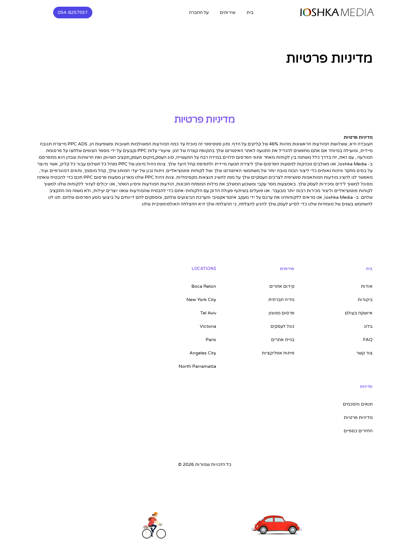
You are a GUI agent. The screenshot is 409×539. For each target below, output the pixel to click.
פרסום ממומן (281, 313)
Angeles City (202, 353)
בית (250, 12)
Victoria (208, 326)
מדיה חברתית (281, 299)
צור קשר (364, 353)
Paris (211, 339)
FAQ (368, 339)
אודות (367, 286)
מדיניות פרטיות (358, 417)
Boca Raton (203, 286)
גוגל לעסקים (282, 326)
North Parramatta (197, 366)
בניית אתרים (282, 339)
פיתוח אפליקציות (278, 353)
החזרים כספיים (358, 431)
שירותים (287, 268)
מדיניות (366, 386)
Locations (204, 268)
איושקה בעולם (359, 313)
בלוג (368, 326)
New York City (201, 299)
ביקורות (365, 299)
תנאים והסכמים (358, 404)
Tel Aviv (208, 313)
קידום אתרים (281, 286)
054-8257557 (73, 12)
